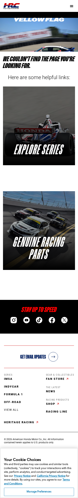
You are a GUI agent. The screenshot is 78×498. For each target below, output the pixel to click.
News (50, 391)
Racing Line (56, 411)
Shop (51, 403)
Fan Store (56, 378)
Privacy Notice (22, 476)
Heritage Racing (19, 422)
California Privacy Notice (51, 476)
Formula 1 (13, 394)
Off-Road (12, 402)
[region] (39, 473)
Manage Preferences (39, 491)
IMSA (8, 378)
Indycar (11, 386)
